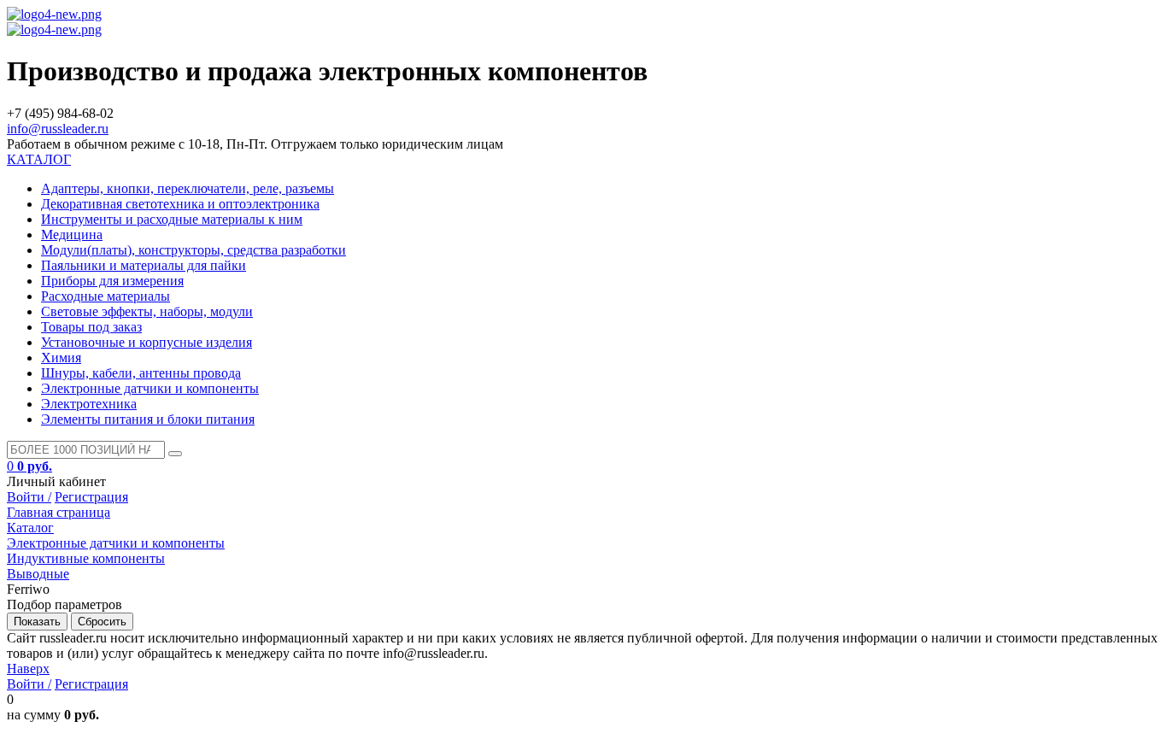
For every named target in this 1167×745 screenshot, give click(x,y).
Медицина (72, 234)
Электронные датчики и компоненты (150, 388)
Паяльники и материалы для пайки (143, 265)
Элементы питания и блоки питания (148, 419)
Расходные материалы (105, 296)
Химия (61, 357)
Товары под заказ (91, 327)
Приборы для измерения (112, 280)
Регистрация (91, 497)
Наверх (28, 668)
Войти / (29, 497)
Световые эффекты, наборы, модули (147, 311)
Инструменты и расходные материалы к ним (171, 219)
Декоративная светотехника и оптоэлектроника (180, 204)
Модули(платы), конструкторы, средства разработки (193, 250)
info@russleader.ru (57, 128)
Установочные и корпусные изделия (146, 342)
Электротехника (89, 403)
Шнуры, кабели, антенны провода (141, 373)
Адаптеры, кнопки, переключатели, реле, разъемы (187, 188)
